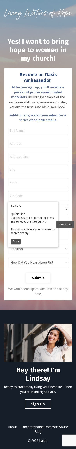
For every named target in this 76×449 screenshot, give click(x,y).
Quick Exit (65, 224)
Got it (16, 241)
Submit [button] (38, 277)
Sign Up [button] (38, 403)
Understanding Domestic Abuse (45, 427)
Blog (38, 432)
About (12, 427)
